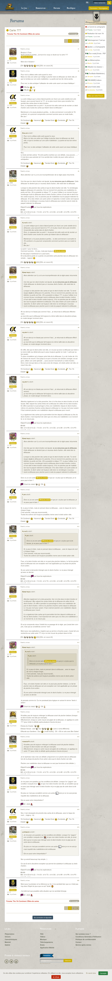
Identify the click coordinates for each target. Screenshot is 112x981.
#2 (78, 71)
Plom (13, 440)
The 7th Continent (20, 34)
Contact (78, 942)
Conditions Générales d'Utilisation (88, 937)
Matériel (8, 942)
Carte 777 (15, 30)
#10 (78, 433)
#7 (78, 267)
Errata (42, 945)
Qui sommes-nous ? (83, 934)
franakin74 (13, 719)
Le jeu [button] (24, 8)
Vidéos (42, 937)
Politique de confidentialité (86, 939)
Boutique (71, 8)
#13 (78, 587)
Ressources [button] (41, 8)
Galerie (7, 945)
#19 (78, 827)
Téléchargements (46, 942)
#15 (78, 712)
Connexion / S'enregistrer (99, 8)
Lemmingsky (13, 785)
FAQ (41, 934)
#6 (78, 218)
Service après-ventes (83, 945)
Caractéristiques (11, 939)
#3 (78, 95)
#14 (78, 642)
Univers (7, 937)
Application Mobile (47, 947)
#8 (78, 327)
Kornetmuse (13, 178)
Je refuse (56, 977)
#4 (78, 128)
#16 (78, 736)
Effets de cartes (34, 34)
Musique (43, 939)
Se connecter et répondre (43, 917)
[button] (87, 2)
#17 (78, 778)
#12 (78, 526)
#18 (78, 809)
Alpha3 (12, 100)
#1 (78, 49)
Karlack (13, 78)
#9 (78, 377)
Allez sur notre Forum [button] (95, 96)
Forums (57, 8)
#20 (78, 880)
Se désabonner (45, 963)
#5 (78, 171)
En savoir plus (91, 973)
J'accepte (103, 973)
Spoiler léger (27, 57)
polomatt (13, 56)
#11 (78, 489)
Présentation (9, 934)
